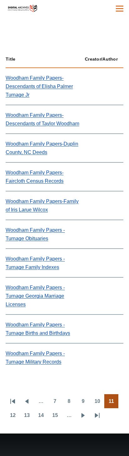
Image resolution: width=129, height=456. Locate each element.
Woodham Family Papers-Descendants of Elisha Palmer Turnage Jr (39, 86)
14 (43, 417)
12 (15, 417)
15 (57, 417)
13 (29, 417)
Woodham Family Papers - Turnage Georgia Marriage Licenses (35, 296)
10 (99, 403)
